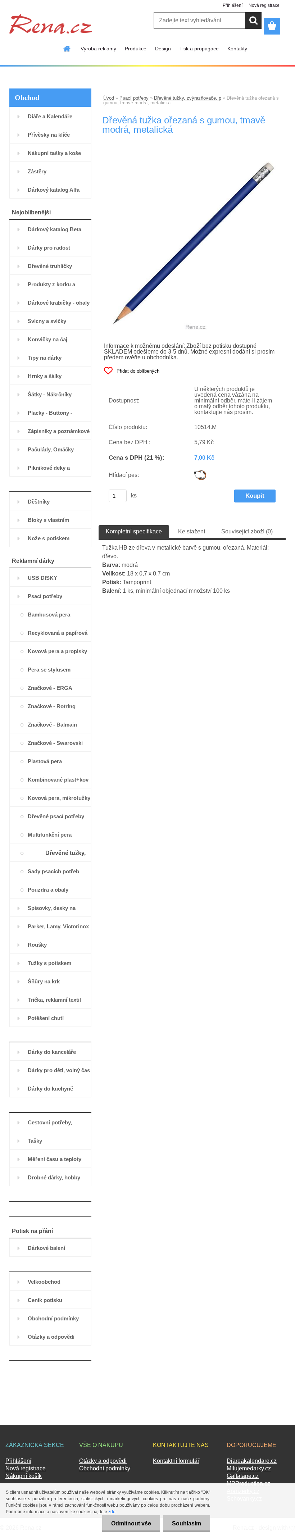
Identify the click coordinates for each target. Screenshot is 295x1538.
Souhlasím (186, 1523)
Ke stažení (191, 531)
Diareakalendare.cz (252, 1461)
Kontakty (237, 48)
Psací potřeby (134, 98)
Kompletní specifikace (134, 531)
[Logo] (50, 24)
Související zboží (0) (247, 531)
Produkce (135, 48)
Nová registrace (264, 5)
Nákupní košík (23, 1476)
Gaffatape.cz (243, 1476)
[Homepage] (67, 48)
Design (163, 48)
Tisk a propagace (199, 48)
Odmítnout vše (131, 1523)
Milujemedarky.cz (249, 1468)
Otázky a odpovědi (103, 1461)
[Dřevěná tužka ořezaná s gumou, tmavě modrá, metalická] (192, 159)
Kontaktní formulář (176, 1461)
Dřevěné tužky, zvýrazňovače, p (187, 98)
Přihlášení (232, 5)
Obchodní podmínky (104, 1468)
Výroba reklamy (98, 48)
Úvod (108, 98)
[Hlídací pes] (200, 473)
